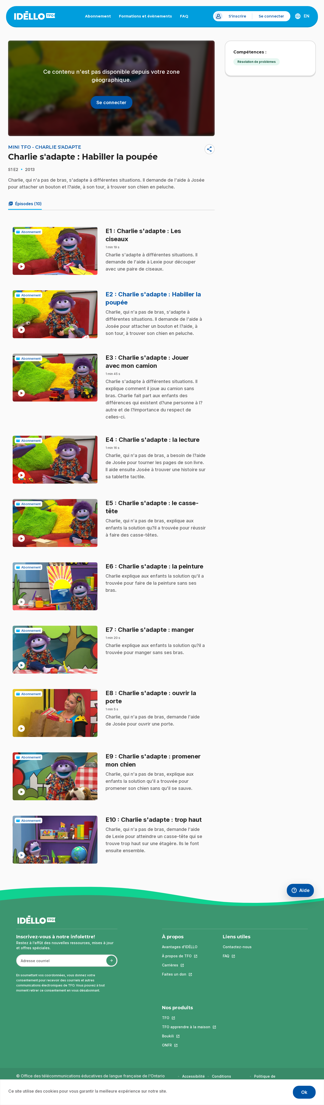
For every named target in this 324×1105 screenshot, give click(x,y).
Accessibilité (193, 1076)
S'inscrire (237, 16)
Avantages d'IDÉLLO (179, 947)
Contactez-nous (237, 947)
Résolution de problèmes (256, 62)
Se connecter (271, 16)
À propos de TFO (179, 956)
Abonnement (98, 16)
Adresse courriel (33, 963)
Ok (304, 1092)
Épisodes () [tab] (25, 204)
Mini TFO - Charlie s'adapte (44, 147)
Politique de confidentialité (267, 1078)
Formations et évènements (145, 16)
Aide (302, 891)
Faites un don (179, 974)
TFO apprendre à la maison (186, 1027)
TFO (186, 1018)
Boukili (186, 1036)
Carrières (179, 965)
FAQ (186, 17)
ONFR (186, 1045)
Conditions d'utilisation (222, 1078)
